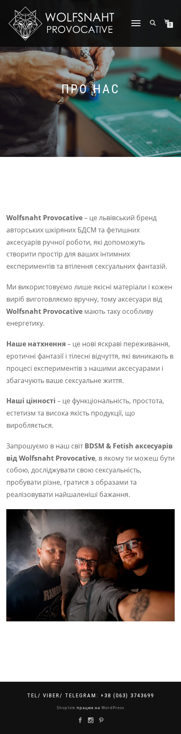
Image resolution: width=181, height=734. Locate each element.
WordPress (112, 707)
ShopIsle (67, 707)
